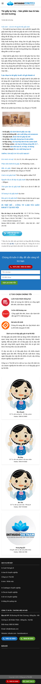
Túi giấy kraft (7, 137)
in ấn (22, 36)
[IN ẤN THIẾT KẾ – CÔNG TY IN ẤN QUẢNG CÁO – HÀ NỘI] (20, 3)
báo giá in (33, 198)
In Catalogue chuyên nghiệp (10, 588)
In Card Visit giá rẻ (7, 568)
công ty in (22, 171)
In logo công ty (8, 149)
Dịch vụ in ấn (26, 186)
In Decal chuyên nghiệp (9, 592)
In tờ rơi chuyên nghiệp (9, 597)
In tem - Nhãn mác (7, 581)
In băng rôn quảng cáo (9, 601)
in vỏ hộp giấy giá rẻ (33, 365)
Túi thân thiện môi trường (7, 20)
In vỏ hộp (6, 139)
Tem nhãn (6, 146)
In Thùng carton (8, 144)
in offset (29, 175)
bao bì (15, 29)
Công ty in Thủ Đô (7, 577)
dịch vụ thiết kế (10, 171)
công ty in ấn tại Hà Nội (15, 213)
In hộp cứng (7, 141)
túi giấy (14, 93)
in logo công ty (28, 98)
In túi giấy (6, 132)
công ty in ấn (14, 79)
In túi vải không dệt (9, 134)
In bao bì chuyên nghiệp (9, 572)
